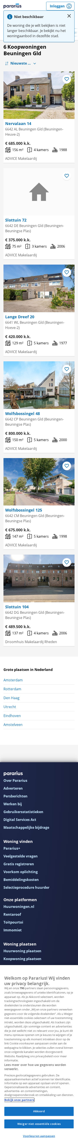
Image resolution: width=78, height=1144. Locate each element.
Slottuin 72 (15, 220)
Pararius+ (11, 848)
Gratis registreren (18, 864)
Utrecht (9, 706)
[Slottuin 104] (39, 578)
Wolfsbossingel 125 (23, 510)
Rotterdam (12, 689)
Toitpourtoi (13, 922)
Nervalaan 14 (18, 123)
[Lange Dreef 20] (39, 288)
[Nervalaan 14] (39, 95)
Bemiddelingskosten (21, 879)
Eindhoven (12, 715)
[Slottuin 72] (39, 192)
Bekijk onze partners (19, 1100)
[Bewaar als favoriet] (66, 79)
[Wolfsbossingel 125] (39, 482)
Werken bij (12, 804)
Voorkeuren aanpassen (39, 1136)
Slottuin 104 (17, 606)
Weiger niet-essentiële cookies (39, 1124)
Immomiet (12, 930)
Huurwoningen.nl (18, 906)
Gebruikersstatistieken (23, 811)
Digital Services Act (19, 819)
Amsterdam (13, 680)
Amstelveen (13, 724)
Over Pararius (15, 780)
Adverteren (13, 788)
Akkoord (39, 1111)
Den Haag (11, 697)
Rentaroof (12, 914)
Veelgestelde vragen (20, 856)
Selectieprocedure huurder (26, 887)
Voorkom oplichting (20, 871)
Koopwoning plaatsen (22, 958)
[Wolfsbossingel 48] (39, 385)
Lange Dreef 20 (19, 316)
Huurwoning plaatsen (22, 951)
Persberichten (15, 796)
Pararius (12, 6)
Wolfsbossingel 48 (22, 413)
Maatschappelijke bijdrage (26, 827)
